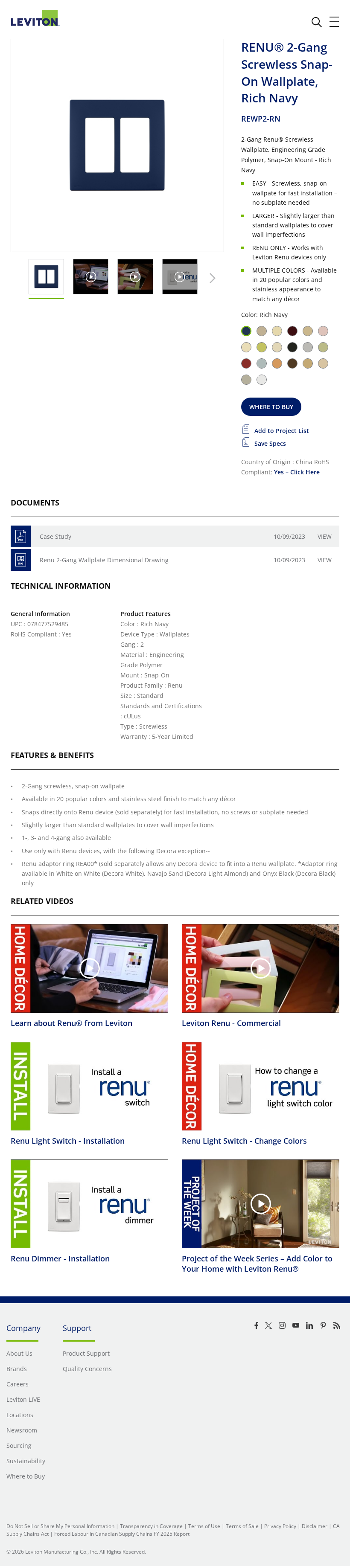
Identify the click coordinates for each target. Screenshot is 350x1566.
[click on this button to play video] (90, 276)
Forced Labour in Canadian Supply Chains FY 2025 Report (122, 1533)
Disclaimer (314, 1526)
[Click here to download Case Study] (21, 536)
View (325, 536)
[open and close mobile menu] (335, 22)
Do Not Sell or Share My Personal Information (60, 1526)
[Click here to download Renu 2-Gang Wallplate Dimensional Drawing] (21, 560)
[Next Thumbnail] (210, 278)
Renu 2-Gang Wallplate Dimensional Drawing (104, 560)
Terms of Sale (242, 1526)
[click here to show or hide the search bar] (317, 22)
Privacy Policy (280, 1526)
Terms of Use (204, 1526)
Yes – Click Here (297, 472)
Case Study (55, 536)
